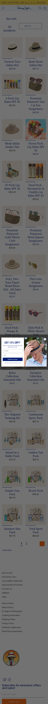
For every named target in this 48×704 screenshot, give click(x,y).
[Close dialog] (45, 339)
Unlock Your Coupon (12, 359)
